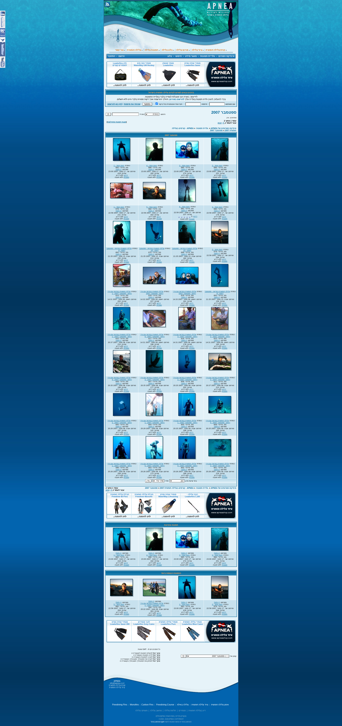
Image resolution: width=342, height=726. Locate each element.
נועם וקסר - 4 (151, 166)
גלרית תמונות (202, 128)
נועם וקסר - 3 (184, 166)
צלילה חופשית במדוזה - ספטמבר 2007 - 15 (184, 249)
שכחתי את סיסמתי (132, 104)
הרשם (121, 56)
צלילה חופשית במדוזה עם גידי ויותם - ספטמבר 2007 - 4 (152, 335)
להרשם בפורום (176, 99)
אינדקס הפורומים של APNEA (223, 128)
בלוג (169, 56)
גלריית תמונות (207, 56)
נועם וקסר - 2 (217, 166)
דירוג (224, 175)
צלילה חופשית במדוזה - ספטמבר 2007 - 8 (118, 249)
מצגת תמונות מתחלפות (116, 122)
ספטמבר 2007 (223, 112)
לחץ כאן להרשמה (115, 104)
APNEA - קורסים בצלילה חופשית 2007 (177, 488)
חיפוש (178, 56)
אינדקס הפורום (226, 56)
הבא (220, 123)
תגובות (224, 177)
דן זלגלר (217, 169)
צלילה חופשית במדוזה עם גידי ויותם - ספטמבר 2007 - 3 (185, 335)
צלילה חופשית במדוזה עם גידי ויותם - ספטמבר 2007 (184, 292)
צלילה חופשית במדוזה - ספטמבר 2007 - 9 (217, 292)
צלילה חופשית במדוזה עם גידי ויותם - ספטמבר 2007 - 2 (218, 335)
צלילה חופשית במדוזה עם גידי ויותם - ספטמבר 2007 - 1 (119, 292)
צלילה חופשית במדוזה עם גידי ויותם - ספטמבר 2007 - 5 (218, 422)
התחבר (111, 56)
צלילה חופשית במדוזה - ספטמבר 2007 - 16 (151, 249)
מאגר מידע (191, 56)
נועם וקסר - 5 (151, 207)
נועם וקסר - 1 (119, 166)
